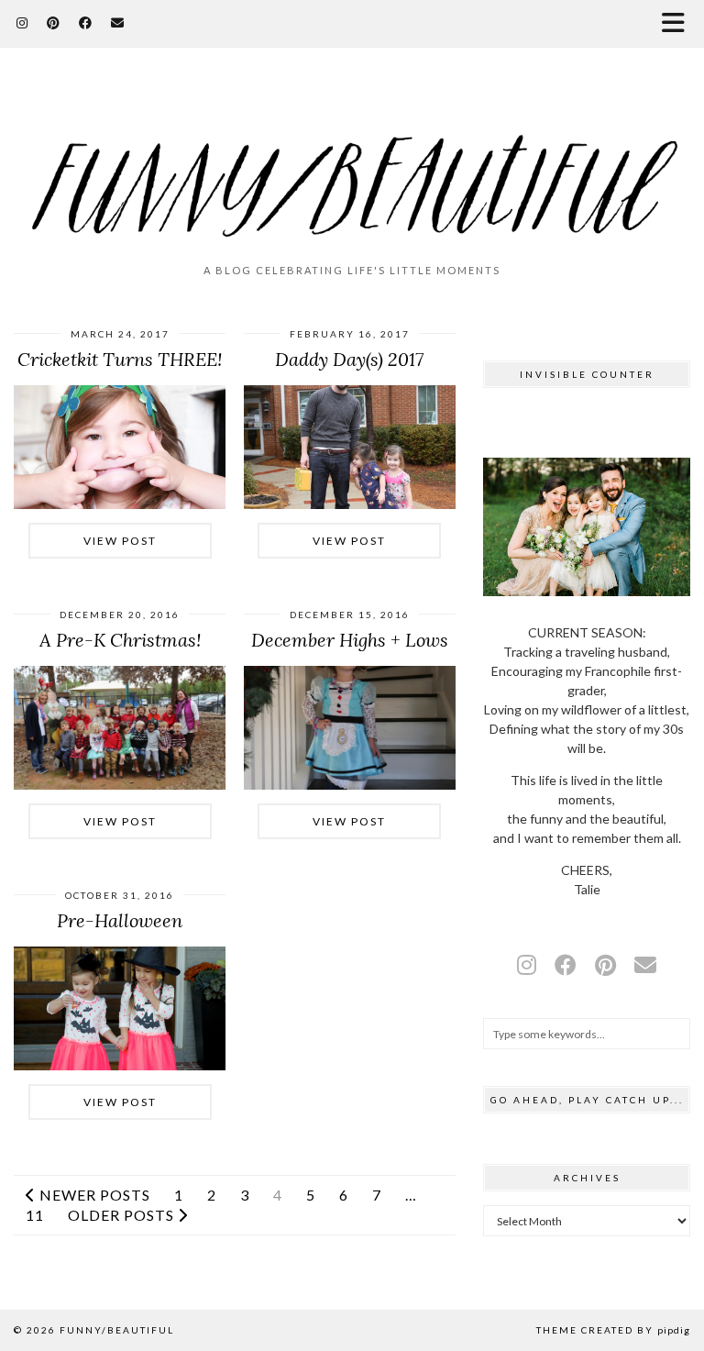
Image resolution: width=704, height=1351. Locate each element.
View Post (120, 541)
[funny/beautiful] (352, 163)
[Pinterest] (53, 22)
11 (35, 1215)
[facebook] (566, 964)
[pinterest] (605, 964)
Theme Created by (613, 1329)
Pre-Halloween (119, 920)
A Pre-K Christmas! (120, 639)
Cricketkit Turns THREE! (119, 359)
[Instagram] (22, 22)
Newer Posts (93, 1195)
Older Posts (123, 1215)
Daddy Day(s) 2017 (349, 359)
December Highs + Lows (349, 639)
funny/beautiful (117, 1329)
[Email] (118, 22)
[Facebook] (86, 22)
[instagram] (526, 964)
